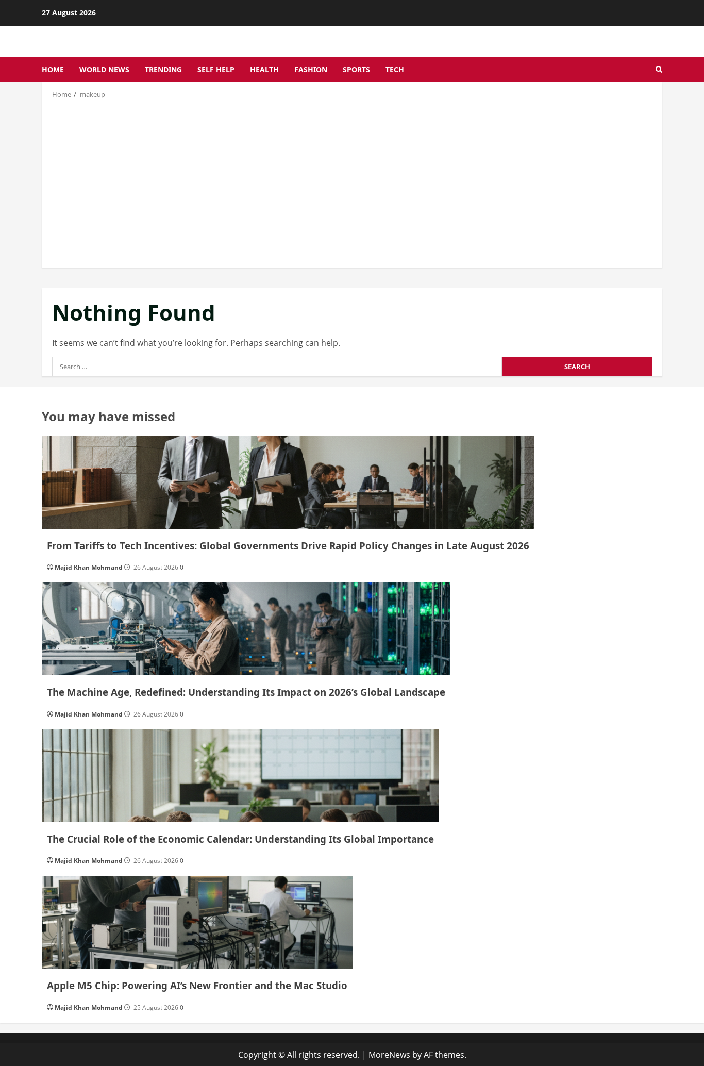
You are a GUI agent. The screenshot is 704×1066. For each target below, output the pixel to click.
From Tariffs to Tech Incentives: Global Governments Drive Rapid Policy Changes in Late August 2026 (288, 545)
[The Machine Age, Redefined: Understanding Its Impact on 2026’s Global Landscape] (246, 628)
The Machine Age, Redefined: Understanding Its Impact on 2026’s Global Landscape (246, 692)
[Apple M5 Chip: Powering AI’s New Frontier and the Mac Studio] (197, 922)
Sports (356, 69)
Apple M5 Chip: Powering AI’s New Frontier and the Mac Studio (197, 985)
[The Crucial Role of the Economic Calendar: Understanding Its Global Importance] (240, 775)
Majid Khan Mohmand (89, 567)
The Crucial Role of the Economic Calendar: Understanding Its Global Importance (240, 838)
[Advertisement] (352, 182)
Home (53, 69)
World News (104, 69)
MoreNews (389, 1054)
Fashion (310, 69)
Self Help (215, 69)
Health (264, 69)
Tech (394, 69)
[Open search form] (659, 69)
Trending (163, 69)
